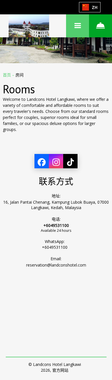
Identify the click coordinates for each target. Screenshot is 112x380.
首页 (7, 75)
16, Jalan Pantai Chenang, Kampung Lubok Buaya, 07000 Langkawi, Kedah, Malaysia (56, 204)
